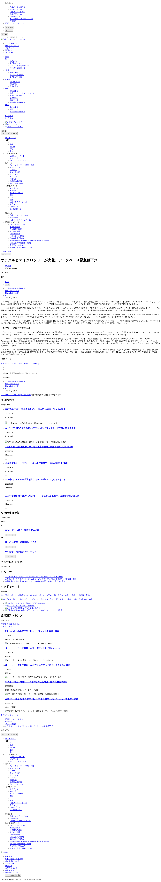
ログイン (9, 30)
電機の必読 (14, 72)
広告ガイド (9, 870)
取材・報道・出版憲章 (14, 859)
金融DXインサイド (17, 156)
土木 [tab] (18, 624)
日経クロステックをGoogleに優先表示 (16, 395)
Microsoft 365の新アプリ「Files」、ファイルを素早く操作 (32, 631)
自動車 (8, 79)
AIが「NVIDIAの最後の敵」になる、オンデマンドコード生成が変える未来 (40, 428)
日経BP (8, 3)
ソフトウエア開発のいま (19, 65)
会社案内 (8, 856)
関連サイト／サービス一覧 (20, 220)
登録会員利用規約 (17, 236)
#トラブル (9, 118)
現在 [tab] (2, 626)
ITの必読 (13, 61)
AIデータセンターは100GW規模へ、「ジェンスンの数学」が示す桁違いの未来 (42, 496)
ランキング (9, 48)
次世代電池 (14, 86)
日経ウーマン (15, 16)
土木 (7, 105)
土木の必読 (14, 107)
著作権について (11, 868)
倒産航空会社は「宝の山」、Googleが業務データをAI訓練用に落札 (36, 463)
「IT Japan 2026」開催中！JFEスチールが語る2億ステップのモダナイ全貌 (34, 577)
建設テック (14, 100)
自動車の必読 (15, 82)
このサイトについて (17, 224)
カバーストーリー (12, 46)
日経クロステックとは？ (15, 23)
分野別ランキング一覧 (9, 715)
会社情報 (13, 21)
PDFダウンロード (16, 193)
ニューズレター (11, 43)
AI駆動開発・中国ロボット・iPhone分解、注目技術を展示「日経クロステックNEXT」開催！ (41, 579)
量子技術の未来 (16, 63)
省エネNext (14, 98)
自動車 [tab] (9, 624)
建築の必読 (14, 91)
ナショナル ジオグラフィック (21, 19)
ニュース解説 (15, 172)
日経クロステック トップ (15, 719)
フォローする (6, 254)
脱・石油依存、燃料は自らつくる (20, 542)
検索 (11, 200)
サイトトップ (10, 138)
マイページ (9, 53)
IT (6, 59)
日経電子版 (14, 217)
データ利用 (9, 863)
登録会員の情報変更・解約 (20, 243)
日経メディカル (16, 14)
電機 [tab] (4, 624)
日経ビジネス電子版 (17, 7)
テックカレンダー (17, 167)
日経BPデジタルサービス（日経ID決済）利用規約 (29, 241)
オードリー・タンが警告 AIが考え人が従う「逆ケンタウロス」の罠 (37, 665)
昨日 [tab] (6, 626)
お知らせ (13, 179)
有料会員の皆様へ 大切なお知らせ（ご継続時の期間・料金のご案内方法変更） (36, 581)
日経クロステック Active (19, 215)
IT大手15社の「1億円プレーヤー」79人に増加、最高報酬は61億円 (36, 682)
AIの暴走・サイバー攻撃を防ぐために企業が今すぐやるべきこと (35, 479)
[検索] (22, 37)
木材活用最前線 (16, 95)
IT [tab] (2, 624)
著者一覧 (13, 190)
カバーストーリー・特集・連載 (22, 165)
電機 (7, 70)
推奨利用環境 (15, 227)
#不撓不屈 (9, 116)
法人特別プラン (16, 209)
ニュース (13, 170)
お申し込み (9, 27)
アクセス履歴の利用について (21, 247)
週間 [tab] (10, 626)
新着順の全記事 (16, 181)
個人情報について (12, 861)
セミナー (13, 197)
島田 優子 (9, 266)
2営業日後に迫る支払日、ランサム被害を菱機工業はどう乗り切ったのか (39, 446)
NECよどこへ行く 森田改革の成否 (22, 530)
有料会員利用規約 (17, 238)
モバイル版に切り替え (13, 875)
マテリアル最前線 (17, 75)
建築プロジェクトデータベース (22, 93)
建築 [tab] (14, 624)
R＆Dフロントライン (18, 160)
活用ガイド (14, 204)
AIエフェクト (15, 158)
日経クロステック (17, 9)
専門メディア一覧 (17, 183)
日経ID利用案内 (11, 873)
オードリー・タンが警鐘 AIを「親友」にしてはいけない (32, 648)
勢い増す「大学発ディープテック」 (22, 552)
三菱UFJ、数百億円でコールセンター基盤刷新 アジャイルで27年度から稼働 (41, 699)
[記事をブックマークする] (6, 421)
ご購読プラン (15, 206)
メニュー (4, 34)
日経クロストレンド (17, 12)
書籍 (11, 195)
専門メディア (10, 50)
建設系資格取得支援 (17, 102)
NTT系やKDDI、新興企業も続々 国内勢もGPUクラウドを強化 (35, 409)
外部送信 (8, 866)
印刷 (7, 282)
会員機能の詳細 (16, 229)
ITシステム (9, 721)
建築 (7, 89)
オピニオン (14, 174)
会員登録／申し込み (17, 245)
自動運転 (13, 84)
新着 (7, 57)
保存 (7, 284)
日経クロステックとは (18, 202)
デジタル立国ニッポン (18, 68)
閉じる (4, 131)
